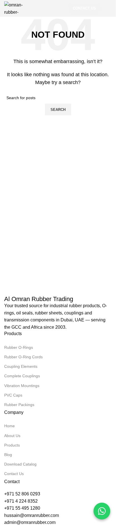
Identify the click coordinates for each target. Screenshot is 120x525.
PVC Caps (13, 395)
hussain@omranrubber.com (31, 515)
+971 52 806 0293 (22, 493)
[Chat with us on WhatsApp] (101, 511)
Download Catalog (20, 464)
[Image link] (12, 287)
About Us (12, 435)
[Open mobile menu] (109, 8)
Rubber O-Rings (18, 347)
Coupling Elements (20, 366)
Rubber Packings (19, 404)
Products (12, 445)
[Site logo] (17, 8)
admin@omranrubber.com (30, 522)
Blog (8, 454)
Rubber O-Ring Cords (23, 357)
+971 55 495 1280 (22, 508)
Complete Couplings (22, 376)
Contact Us (84, 8)
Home (9, 426)
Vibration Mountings (21, 385)
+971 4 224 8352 (21, 501)
